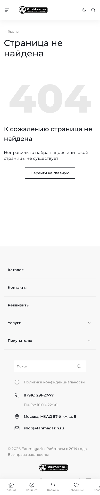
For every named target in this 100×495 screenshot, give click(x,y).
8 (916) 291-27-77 (39, 395)
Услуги (15, 322)
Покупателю (20, 340)
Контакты (17, 287)
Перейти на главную (50, 173)
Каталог (16, 269)
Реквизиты (18, 305)
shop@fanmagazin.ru (44, 428)
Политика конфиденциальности (54, 382)
